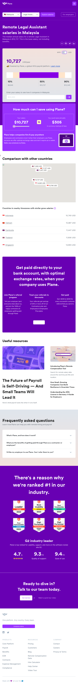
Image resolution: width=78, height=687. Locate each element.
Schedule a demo (19, 626)
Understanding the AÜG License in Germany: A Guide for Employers (62, 394)
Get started (26, 598)
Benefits (5, 652)
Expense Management (11, 664)
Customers (32, 648)
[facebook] (66, 43)
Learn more (55, 66)
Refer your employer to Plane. (15, 143)
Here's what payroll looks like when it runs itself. (19, 403)
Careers (56, 648)
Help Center (33, 666)
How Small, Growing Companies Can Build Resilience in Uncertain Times (62, 384)
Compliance (7, 668)
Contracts (6, 660)
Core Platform (8, 644)
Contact (56, 644)
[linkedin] (74, 43)
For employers (68, 14)
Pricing (30, 644)
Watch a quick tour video (47, 598)
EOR (4, 656)
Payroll (5, 648)
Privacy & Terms (59, 652)
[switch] (64, 52)
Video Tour (32, 670)
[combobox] (4, 14)
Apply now (39, 322)
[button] (41, 183)
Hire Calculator (34, 662)
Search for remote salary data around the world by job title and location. (62, 374)
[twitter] (70, 43)
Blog (29, 652)
